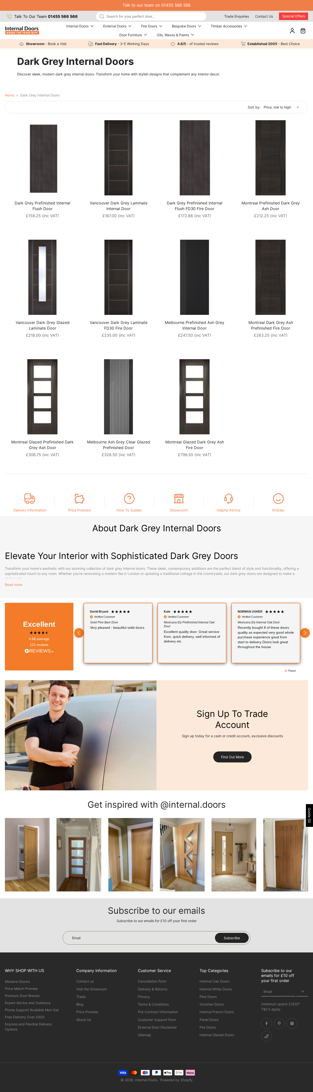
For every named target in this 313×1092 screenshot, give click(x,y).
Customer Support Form (157, 1020)
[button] (79, 633)
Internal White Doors (216, 989)
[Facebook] (266, 1023)
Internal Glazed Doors (217, 1035)
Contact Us (264, 16)
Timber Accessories (226, 26)
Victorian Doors (212, 1004)
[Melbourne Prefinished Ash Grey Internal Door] (194, 277)
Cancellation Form (152, 981)
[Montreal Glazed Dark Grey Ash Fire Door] (194, 396)
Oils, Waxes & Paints (173, 35)
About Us (83, 1020)
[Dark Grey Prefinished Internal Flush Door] (42, 157)
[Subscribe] (302, 992)
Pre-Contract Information (158, 1012)
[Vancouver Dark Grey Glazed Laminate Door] (42, 277)
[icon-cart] (302, 30)
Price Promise (79, 510)
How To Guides (129, 510)
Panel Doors (209, 1020)
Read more (13, 584)
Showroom (179, 510)
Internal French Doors (217, 1012)
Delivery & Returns (152, 989)
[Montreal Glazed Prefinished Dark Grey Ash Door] (42, 396)
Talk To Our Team (46, 16)
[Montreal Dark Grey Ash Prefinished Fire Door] (270, 277)
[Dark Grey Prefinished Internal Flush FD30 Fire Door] (194, 157)
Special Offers (293, 16)
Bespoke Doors (184, 26)
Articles (278, 510)
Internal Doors (77, 26)
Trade (81, 997)
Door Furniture (130, 35)
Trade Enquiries (236, 16)
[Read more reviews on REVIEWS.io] (39, 651)
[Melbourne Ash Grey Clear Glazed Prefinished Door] (118, 396)
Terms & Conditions (153, 1004)
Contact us (85, 981)
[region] (192, 633)
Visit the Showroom (91, 989)
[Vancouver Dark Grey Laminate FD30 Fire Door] (118, 277)
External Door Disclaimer (157, 1027)
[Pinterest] (279, 1023)
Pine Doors (208, 997)
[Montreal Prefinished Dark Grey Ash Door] (270, 157)
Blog (79, 1004)
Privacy (144, 997)
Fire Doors (149, 26)
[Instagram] (292, 1023)
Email (268, 992)
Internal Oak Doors (214, 981)
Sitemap (144, 1035)
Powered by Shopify (176, 1080)
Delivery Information (29, 510)
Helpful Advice (228, 510)
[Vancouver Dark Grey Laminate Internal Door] (118, 157)
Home (9, 95)
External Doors (114, 26)
